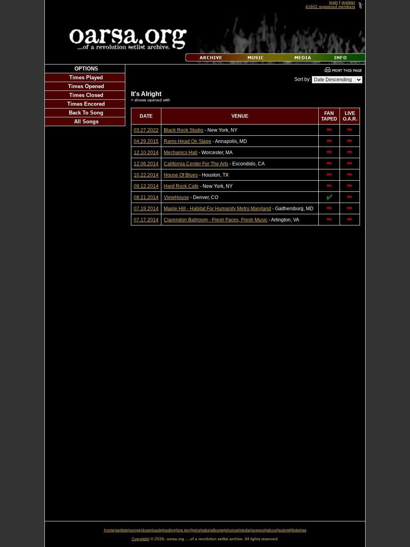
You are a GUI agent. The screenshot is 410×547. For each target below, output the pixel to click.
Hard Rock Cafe (181, 186)
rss (303, 530)
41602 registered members (330, 6)
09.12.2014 (146, 186)
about (272, 530)
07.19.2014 (146, 208)
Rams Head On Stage (187, 141)
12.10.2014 (146, 152)
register (348, 2)
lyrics (195, 530)
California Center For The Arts (196, 164)
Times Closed (86, 95)
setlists (122, 530)
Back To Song (86, 113)
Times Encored (86, 104)
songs (135, 530)
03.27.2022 (146, 130)
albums (217, 530)
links (296, 530)
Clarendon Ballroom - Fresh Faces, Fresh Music (215, 220)
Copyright (140, 539)
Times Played (86, 77)
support (258, 530)
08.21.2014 (146, 197)
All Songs (86, 122)
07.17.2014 (146, 220)
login (333, 2)
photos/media (237, 530)
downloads (152, 530)
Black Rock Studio (183, 130)
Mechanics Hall (180, 152)
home (109, 530)
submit (285, 530)
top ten (183, 530)
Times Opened (86, 86)
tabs (205, 530)
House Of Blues (181, 175)
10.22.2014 (146, 175)
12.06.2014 (146, 164)
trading (169, 530)
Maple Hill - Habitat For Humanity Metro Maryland (217, 208)
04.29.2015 (146, 141)
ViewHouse (176, 197)
